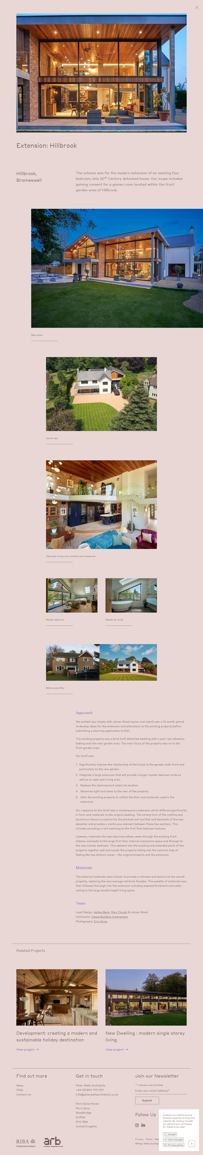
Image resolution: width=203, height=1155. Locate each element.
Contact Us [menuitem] (23, 1094)
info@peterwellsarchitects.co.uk (97, 1094)
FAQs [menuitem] (19, 1089)
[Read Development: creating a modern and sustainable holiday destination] (56, 1010)
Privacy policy (175, 1144)
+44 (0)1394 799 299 (90, 1089)
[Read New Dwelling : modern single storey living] (146, 1010)
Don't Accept (175, 1139)
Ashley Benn (102, 912)
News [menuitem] (19, 1085)
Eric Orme (100, 921)
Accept (172, 1134)
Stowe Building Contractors (110, 916)
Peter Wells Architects (90, 1085)
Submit (147, 1100)
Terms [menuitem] (148, 1139)
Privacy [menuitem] (139, 1139)
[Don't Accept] (192, 1144)
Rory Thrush (119, 912)
